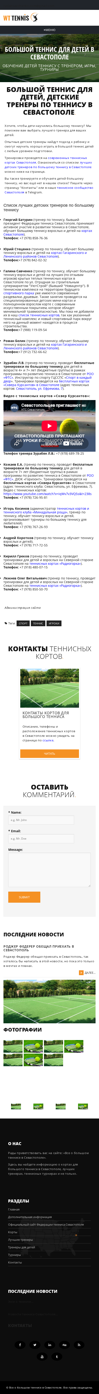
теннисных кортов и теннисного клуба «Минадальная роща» (46, 510)
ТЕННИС (38, 623)
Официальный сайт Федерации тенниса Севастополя (46, 1224)
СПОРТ (23, 623)
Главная (14, 1209)
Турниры (14, 1255)
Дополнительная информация (30, 1217)
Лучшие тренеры (20, 1240)
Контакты (28, 188)
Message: (15, 849)
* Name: (14, 812)
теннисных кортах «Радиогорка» (55, 563)
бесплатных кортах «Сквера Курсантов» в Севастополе (46, 383)
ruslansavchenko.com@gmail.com (29, 6)
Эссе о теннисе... (21, 1301)
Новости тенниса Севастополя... (33, 1314)
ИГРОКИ (54, 623)
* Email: (14, 831)
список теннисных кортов (38, 315)
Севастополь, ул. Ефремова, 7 (39, 388)
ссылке (48, 740)
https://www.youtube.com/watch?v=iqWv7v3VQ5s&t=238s (47, 494)
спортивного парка (18, 293)
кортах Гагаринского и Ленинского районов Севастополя (45, 254)
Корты (12, 1232)
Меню (49, 30)
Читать (49, 753)
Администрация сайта (23, 608)
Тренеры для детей (21, 1247)
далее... (90, 973)
